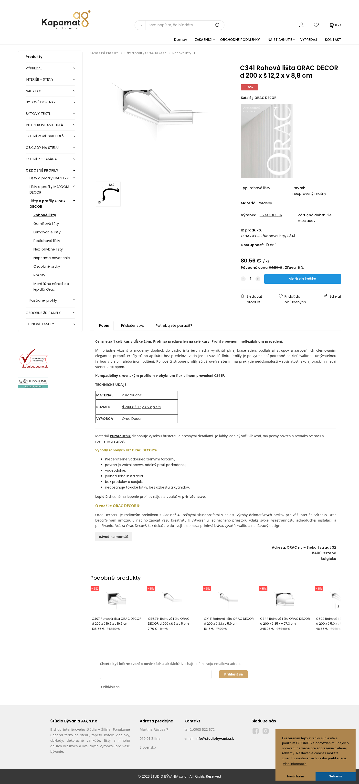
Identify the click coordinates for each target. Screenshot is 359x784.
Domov (180, 39)
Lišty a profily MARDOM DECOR (49, 189)
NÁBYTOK (34, 90)
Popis (104, 325)
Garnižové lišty (46, 223)
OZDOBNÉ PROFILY (42, 170)
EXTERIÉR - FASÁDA (41, 158)
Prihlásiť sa (233, 674)
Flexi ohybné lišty (48, 249)
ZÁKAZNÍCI (203, 39)
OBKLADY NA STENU (42, 147)
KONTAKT (333, 39)
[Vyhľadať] (140, 25)
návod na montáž (113, 536)
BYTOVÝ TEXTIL (38, 113)
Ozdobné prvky (46, 266)
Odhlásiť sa (110, 687)
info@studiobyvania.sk (214, 738)
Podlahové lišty (46, 240)
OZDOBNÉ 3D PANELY (43, 312)
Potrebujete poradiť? (174, 325)
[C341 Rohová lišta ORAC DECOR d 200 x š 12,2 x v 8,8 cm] (159, 120)
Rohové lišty (44, 215)
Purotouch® (132, 395)
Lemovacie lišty (47, 232)
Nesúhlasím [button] (295, 776)
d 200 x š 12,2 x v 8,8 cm (141, 406)
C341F (219, 375)
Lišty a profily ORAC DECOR (47, 203)
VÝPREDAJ (308, 39)
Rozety (39, 274)
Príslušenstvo (132, 325)
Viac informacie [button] (294, 764)
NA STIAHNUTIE (280, 39)
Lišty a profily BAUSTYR (49, 178)
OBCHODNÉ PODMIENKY (240, 39)
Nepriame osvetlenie (51, 257)
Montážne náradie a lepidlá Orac (51, 286)
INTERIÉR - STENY (39, 79)
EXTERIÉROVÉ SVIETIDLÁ (45, 136)
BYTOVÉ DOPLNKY (41, 102)
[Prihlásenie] (301, 25)
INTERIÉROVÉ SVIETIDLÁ (44, 124)
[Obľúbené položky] (316, 25)
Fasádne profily (43, 300)
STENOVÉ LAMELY (40, 324)
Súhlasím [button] (335, 776)
